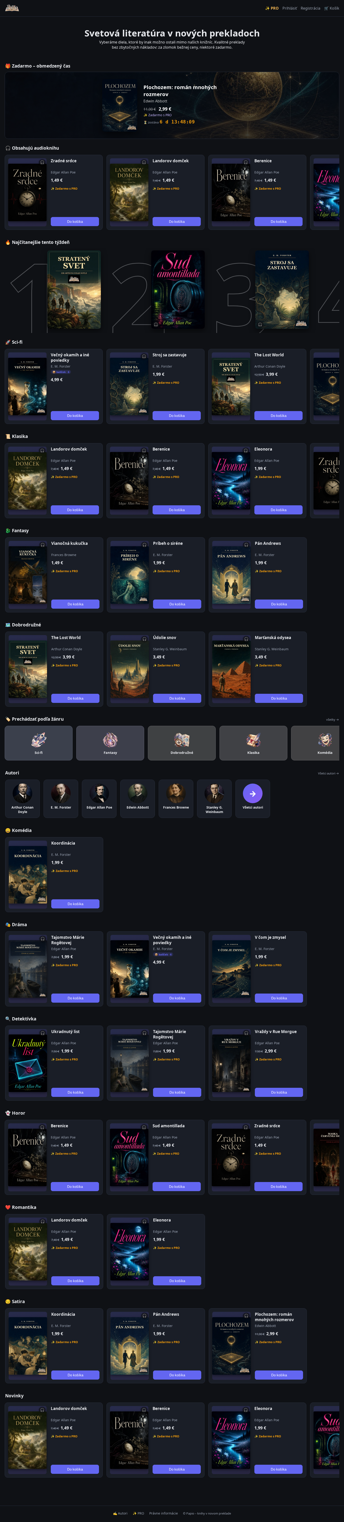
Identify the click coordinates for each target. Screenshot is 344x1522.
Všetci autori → (328, 773)
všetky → (332, 719)
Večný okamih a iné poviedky (70, 357)
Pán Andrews (268, 543)
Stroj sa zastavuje (170, 355)
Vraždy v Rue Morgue (276, 1031)
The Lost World (269, 355)
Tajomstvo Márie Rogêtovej (67, 940)
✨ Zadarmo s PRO (64, 189)
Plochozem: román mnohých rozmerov (274, 1317)
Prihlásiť (289, 8)
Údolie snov (164, 637)
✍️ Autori (120, 1513)
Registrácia (310, 8)
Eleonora (263, 449)
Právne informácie (163, 1513)
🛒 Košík (331, 8)
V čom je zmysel (270, 937)
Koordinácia (63, 843)
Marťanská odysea (273, 637)
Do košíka (75, 222)
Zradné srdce (64, 160)
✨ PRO (272, 8)
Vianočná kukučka (69, 543)
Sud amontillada (169, 1125)
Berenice (263, 160)
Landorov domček (171, 160)
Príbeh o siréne (168, 543)
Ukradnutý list (65, 1031)
